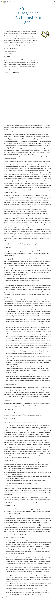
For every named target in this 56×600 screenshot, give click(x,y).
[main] (28, 15)
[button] (1, 2)
